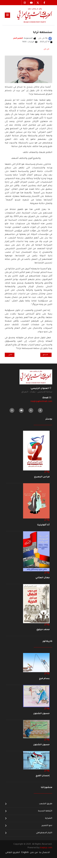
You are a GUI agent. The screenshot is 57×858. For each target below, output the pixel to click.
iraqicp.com (46, 848)
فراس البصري (42, 477)
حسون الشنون (41, 713)
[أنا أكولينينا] (36, 501)
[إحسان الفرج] (36, 760)
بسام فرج (44, 678)
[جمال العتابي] (36, 551)
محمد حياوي (43, 629)
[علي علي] (50, 39)
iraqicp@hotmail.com (41, 401)
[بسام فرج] (36, 662)
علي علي (46, 49)
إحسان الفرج (43, 776)
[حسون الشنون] (36, 696)
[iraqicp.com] (31, 15)
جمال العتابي (43, 578)
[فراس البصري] (36, 451)
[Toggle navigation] (7, 15)
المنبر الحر (18, 38)
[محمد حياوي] (36, 604)
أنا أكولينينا (43, 525)
